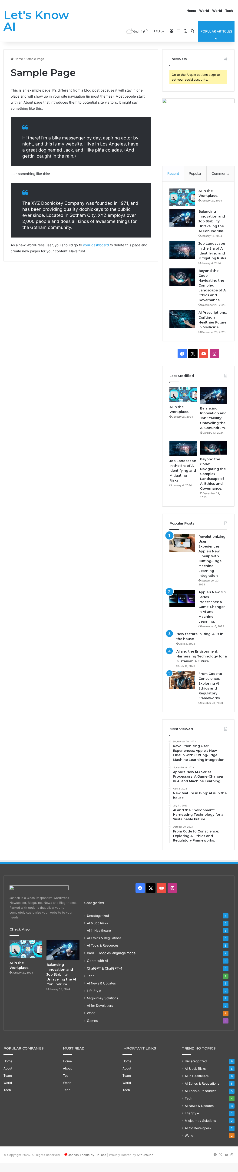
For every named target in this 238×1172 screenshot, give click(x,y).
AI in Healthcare (99, 930)
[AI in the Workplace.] (182, 197)
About (7, 1068)
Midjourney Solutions (102, 998)
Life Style (94, 991)
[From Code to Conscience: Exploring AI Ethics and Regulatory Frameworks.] (182, 680)
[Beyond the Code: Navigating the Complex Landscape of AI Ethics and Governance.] (182, 277)
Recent (173, 173)
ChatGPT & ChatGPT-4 (104, 968)
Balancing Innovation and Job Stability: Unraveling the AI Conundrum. (211, 221)
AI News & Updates (101, 983)
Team (7, 1075)
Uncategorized (98, 916)
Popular (195, 173)
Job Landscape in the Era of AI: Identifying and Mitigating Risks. (182, 470)
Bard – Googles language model (111, 953)
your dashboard (96, 245)
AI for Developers (100, 1005)
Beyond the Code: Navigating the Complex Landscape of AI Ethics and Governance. (212, 285)
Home (191, 11)
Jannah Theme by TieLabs (87, 1155)
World (204, 11)
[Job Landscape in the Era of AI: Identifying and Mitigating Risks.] (182, 250)
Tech (229, 11)
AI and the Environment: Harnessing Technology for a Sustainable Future (201, 656)
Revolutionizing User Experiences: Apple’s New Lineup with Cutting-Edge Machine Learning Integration (211, 556)
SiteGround (145, 1155)
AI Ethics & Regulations (104, 938)
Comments (220, 173)
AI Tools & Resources (103, 945)
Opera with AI (97, 961)
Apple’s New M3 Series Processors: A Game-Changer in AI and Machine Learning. (212, 607)
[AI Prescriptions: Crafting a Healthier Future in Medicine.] (182, 319)
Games (92, 1021)
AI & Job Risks (97, 923)
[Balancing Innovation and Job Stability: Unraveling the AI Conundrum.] (182, 218)
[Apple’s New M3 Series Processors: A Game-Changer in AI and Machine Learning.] (182, 598)
